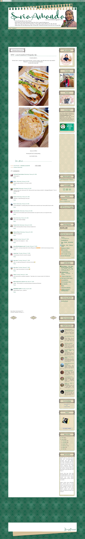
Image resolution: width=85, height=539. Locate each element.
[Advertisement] (42, 38)
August (63, 447)
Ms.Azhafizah (50, 537)
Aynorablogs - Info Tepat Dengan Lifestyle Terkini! (67, 267)
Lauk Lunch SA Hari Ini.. (69, 343)
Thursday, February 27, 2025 (23, 239)
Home (10, 28)
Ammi (15, 274)
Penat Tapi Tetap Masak (69, 370)
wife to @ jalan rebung (66, 253)
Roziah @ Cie (16, 225)
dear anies (16, 260)
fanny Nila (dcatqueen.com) (19, 246)
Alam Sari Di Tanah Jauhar (66, 278)
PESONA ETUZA (64, 272)
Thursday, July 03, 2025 (26, 288)
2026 (62, 437)
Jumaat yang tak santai (65, 238)
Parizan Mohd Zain (67, 404)
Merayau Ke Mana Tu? (68, 329)
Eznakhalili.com (64, 240)
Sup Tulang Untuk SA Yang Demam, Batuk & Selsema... (69, 350)
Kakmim (15, 239)
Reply (15, 177)
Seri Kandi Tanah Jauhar (19, 174)
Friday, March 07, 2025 (29, 281)
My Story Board (64, 301)
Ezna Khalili (16, 188)
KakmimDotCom (64, 280)
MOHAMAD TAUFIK (18, 288)
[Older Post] (53, 319)
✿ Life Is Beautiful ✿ (65, 255)
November (64, 442)
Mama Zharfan (17, 210)
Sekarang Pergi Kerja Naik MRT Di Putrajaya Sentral (69, 391)
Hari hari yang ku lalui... (66, 282)
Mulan (15, 181)
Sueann (15, 196)
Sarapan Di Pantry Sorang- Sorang (69, 357)
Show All (72, 257)
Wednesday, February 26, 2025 (30, 174)
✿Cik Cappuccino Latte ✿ (19, 281)
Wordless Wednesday (18, 167)
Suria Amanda (64, 199)
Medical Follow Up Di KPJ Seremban (69, 364)
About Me (14, 28)
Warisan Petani (17, 232)
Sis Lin (15, 203)
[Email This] (35, 165)
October (64, 444)
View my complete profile (65, 201)
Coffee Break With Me (66, 287)
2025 (62, 439)
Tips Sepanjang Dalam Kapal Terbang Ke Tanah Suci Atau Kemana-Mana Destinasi (67, 269)
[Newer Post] (13, 319)
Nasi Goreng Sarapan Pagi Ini (69, 337)
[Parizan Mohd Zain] (66, 405)
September (64, 445)
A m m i (62, 237)
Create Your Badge (67, 406)
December (64, 440)
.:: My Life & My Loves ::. (66, 276)
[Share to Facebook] (39, 165)
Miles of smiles (64, 250)
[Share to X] (38, 165)
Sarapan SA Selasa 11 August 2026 (69, 383)
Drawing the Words (65, 248)
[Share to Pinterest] (40, 165)
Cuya (15, 217)
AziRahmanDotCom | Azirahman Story (67, 290)
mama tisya (16, 253)
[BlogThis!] (36, 165)
